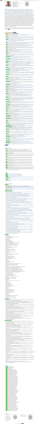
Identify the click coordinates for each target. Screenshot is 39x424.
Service (32, 0)
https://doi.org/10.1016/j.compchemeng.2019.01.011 (12, 83)
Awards (28, 0)
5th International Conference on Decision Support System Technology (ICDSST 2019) (17, 221)
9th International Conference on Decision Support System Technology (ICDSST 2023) (17, 196)
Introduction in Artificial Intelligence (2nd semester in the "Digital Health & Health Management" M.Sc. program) (20, 180)
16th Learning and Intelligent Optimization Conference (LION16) (14, 202)
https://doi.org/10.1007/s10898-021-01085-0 (11, 57)
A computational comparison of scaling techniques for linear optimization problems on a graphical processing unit (19, 139)
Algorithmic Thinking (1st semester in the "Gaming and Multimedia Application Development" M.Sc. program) (19, 179)
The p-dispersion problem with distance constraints (25, 46)
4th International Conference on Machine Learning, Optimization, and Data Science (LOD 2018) (18, 223)
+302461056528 (24, 416)
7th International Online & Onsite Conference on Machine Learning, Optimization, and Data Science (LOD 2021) (19, 209)
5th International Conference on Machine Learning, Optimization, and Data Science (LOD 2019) (18, 217)
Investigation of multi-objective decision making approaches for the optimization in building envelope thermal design (20, 37)
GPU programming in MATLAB (23, 125)
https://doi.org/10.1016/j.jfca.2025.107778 (11, 41)
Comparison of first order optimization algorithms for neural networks (24, 51)
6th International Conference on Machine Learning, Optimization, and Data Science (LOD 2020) (18, 212)
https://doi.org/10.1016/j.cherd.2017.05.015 (20, 117)
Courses (30, 0)
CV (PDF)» (9, 29)
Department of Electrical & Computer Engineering (24, 9)
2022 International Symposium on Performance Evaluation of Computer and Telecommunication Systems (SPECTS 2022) (19, 201)
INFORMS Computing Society (21, 13)
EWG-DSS (6, 14)
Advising (34, 0)
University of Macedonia (8, 10)
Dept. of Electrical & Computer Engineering (16, 3)
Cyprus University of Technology (28, 12)
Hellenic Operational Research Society (17, 14)
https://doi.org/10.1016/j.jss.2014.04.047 (24, 141)
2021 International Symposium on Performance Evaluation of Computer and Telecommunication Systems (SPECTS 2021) (19, 208)
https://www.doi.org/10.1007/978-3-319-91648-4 (23, 105)
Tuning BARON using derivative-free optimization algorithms (26, 120)
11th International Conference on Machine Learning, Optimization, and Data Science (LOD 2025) (18, 191)
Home (23, 0)
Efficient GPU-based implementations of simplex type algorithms (19, 136)
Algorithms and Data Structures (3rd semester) (13, 174)
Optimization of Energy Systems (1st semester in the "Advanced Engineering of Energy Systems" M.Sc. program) (19, 177)
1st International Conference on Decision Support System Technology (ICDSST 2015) (16, 232)
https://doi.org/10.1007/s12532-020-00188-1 (11, 60)
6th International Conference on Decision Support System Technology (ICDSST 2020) (17, 213)
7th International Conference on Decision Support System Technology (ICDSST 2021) (17, 210)
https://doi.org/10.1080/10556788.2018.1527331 (12, 71)
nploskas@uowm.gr (16, 5)
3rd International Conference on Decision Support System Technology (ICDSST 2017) (17, 227)
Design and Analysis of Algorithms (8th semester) (14, 175)
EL (11, 414)
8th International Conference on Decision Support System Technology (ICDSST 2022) (17, 204)
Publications (26, 0)
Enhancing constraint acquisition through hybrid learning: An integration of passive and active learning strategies (19, 45)
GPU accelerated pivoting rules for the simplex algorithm (26, 140)
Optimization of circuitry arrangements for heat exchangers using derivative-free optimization (19, 116)
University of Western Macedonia (4, 0)
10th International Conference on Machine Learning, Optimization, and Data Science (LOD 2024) (18, 193)
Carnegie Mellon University (9, 12)
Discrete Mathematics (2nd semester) (12, 173)
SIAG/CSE (30, 13)
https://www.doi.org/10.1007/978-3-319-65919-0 (13, 119)
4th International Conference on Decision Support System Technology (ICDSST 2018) (17, 224)
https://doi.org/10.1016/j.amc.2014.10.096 (11, 137)
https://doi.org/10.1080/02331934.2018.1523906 (12, 100)
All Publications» (14, 32)
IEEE (16, 13)
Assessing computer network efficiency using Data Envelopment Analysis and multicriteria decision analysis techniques (19, 143)
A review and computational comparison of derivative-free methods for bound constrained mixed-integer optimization (19, 77)
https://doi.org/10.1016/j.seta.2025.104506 (15, 38)
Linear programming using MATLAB (23, 118)
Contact (36, 0)
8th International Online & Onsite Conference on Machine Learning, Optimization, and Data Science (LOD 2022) (19, 200)
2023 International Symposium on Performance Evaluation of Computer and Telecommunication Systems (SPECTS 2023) (19, 198)
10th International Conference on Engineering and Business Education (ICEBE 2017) (16, 226)
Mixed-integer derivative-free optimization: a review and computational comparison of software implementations (19, 67)
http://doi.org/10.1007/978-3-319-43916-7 (25, 128)
